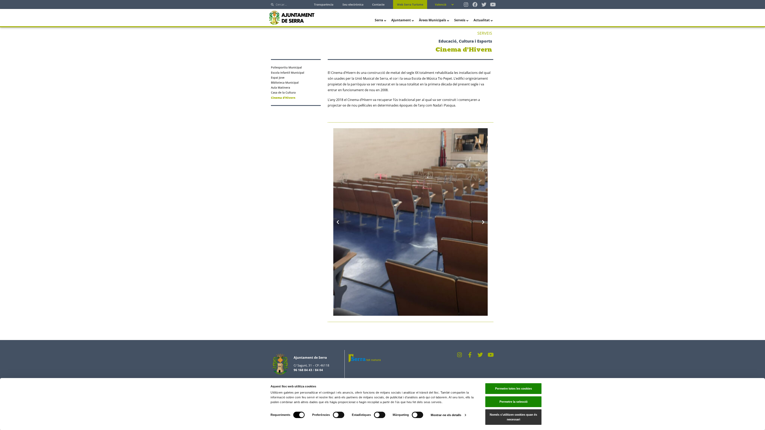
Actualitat (482, 20)
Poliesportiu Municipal (286, 67)
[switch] (338, 415)
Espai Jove (277, 77)
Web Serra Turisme (410, 4)
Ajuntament (401, 20)
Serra (379, 20)
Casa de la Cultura (283, 92)
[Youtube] (492, 4)
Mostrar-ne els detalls (446, 415)
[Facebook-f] (470, 354)
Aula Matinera (280, 87)
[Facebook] (475, 4)
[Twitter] (484, 4)
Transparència (323, 4)
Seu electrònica (352, 4)
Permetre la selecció (513, 401)
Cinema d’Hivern (283, 98)
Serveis (459, 20)
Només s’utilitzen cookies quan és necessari (513, 417)
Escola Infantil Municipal (287, 72)
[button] (337, 222)
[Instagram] (466, 4)
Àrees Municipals (432, 20)
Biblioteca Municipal (285, 82)
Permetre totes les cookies (513, 388)
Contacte (378, 4)
